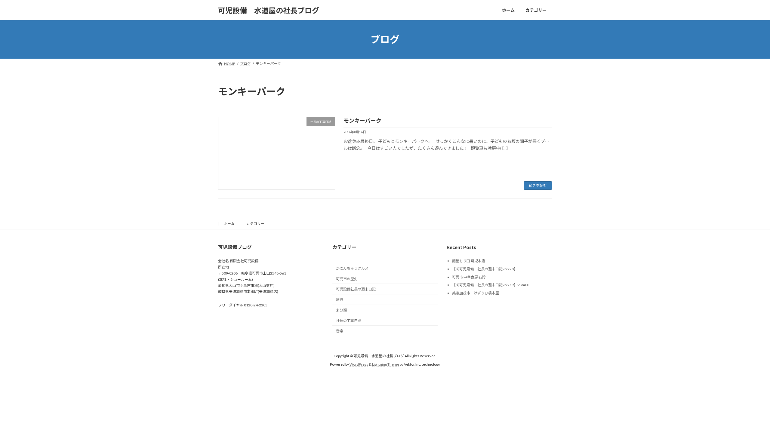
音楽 (339, 331)
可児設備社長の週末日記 (356, 289)
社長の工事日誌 (348, 320)
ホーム (229, 223)
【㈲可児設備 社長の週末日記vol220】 (484, 269)
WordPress (359, 364)
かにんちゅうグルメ (352, 268)
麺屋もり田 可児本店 (468, 261)
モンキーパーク (362, 120)
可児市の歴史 (347, 279)
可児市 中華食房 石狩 (469, 277)
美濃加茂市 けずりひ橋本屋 (475, 293)
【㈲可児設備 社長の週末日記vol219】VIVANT (491, 285)
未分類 (341, 310)
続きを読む (538, 185)
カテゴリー (255, 223)
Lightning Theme (385, 364)
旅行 (339, 299)
